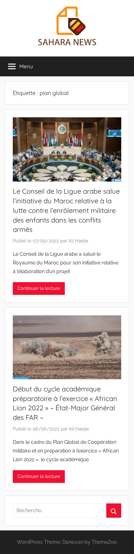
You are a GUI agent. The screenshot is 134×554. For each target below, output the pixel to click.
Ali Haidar (78, 241)
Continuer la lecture (38, 288)
